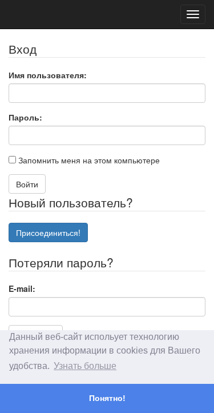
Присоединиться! (48, 232)
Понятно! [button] (107, 398)
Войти (27, 184)
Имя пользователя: (48, 75)
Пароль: (25, 117)
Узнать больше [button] (85, 366)
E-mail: (22, 288)
